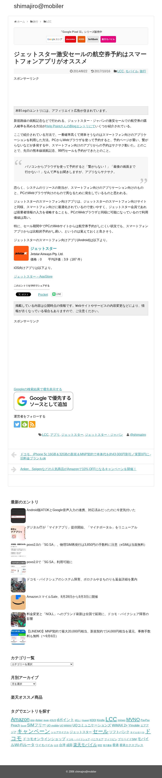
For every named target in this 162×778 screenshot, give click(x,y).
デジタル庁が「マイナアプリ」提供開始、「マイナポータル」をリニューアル (82, 527)
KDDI (81, 39)
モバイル (131, 71)
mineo (121, 720)
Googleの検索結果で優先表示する (38, 389)
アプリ (55, 434)
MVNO (133, 719)
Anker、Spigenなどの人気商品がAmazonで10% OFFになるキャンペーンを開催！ (78, 469)
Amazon (20, 719)
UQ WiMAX (66, 725)
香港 (115, 745)
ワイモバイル (44, 745)
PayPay (145, 720)
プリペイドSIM (127, 739)
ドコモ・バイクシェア (78, 739)
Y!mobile (134, 725)
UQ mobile (53, 725)
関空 (100, 745)
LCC (120, 71)
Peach (15, 725)
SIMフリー (36, 725)
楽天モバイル (108, 39)
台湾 (62, 745)
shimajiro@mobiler (39, 6)
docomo (70, 39)
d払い (78, 720)
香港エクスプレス (131, 745)
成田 (69, 745)
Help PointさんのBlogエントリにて (70, 126)
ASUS (53, 720)
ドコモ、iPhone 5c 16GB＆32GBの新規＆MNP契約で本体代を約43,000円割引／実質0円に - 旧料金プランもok (85, 456)
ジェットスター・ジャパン (104, 434)
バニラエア (97, 739)
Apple (46, 720)
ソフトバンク (119, 732)
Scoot (23, 725)
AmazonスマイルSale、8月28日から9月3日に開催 (62, 596)
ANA (32, 720)
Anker (39, 720)
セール (100, 731)
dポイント (65, 720)
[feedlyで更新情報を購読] (24, 424)
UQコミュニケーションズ (92, 725)
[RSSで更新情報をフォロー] (32, 424)
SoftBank (93, 39)
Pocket (43, 294)
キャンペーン (33, 731)
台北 (56, 745)
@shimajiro (138, 434)
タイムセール (137, 732)
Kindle (101, 720)
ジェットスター (72, 434)
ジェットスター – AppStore (33, 276)
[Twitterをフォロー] (17, 424)
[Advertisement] (85, 90)
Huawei (85, 720)
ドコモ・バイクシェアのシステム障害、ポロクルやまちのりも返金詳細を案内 (82, 579)
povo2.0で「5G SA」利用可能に (50, 562)
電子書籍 (107, 745)
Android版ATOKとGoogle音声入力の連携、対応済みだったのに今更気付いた (81, 510)
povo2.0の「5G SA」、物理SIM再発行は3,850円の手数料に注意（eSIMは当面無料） (87, 544)
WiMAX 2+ (120, 725)
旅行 (143, 71)
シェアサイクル (60, 732)
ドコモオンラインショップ (44, 739)
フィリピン (110, 739)
